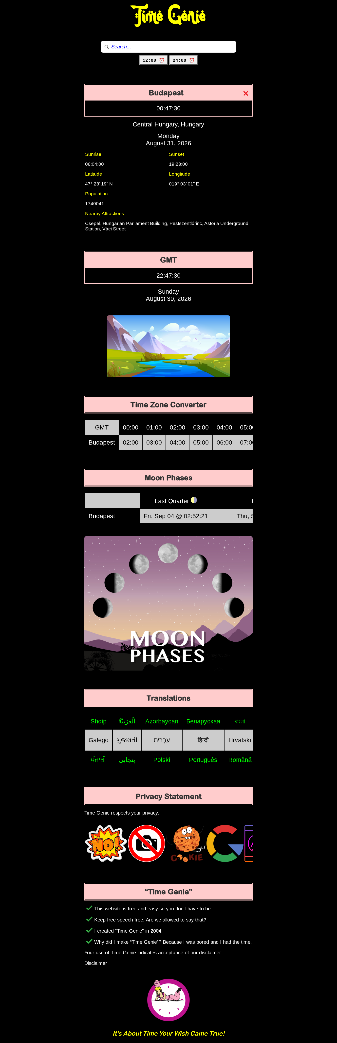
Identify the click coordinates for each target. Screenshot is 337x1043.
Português (203, 759)
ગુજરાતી (126, 739)
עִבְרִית (162, 739)
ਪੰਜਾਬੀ (98, 759)
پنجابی (127, 759)
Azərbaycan (161, 721)
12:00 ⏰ (153, 60)
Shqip (99, 721)
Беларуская (203, 721)
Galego (99, 739)
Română (240, 759)
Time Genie (169, 16)
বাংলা (240, 721)
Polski (161, 759)
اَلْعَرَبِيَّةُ (126, 721)
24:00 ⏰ (183, 60)
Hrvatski (239, 739)
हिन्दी (203, 739)
